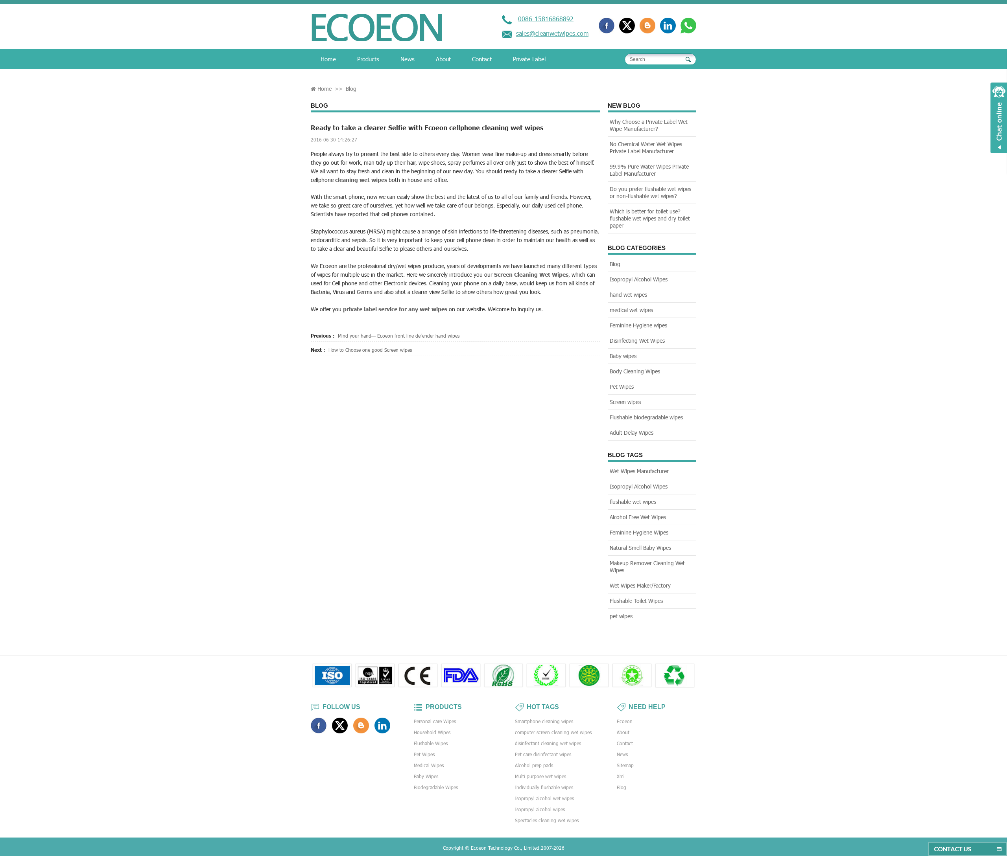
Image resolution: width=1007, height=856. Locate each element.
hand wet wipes (628, 294)
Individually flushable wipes (544, 787)
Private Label (529, 58)
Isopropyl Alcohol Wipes (639, 279)
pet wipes (621, 616)
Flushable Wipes (431, 743)
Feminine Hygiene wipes (638, 325)
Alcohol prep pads (534, 765)
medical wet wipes (631, 310)
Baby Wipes (426, 776)
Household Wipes (432, 732)
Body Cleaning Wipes (635, 371)
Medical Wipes (429, 765)
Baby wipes (623, 356)
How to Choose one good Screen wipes (370, 350)
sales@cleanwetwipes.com (552, 33)
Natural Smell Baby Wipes (640, 547)
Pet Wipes (622, 386)
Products (368, 58)
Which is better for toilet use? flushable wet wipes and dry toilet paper (650, 218)
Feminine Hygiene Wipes (639, 532)
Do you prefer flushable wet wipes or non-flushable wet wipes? (650, 192)
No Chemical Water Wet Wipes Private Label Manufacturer (646, 147)
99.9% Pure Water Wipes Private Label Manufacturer (649, 170)
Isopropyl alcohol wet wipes (544, 798)
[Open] (998, 118)
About (443, 58)
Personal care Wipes (435, 721)
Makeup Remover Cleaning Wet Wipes (647, 566)
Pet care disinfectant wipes (543, 754)
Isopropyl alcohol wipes (540, 809)
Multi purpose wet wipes (540, 776)
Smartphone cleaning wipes (544, 721)
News (407, 58)
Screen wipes (625, 402)
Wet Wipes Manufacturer (639, 471)
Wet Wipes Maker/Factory (640, 585)
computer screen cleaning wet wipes (553, 732)
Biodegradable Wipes (436, 787)
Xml (621, 776)
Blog (351, 88)
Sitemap (625, 765)
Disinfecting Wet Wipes (637, 340)
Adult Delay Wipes (631, 432)
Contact (482, 58)
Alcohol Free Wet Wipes (638, 517)
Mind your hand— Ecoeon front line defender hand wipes (398, 335)
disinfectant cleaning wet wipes (548, 743)
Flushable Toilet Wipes (636, 600)
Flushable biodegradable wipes (646, 417)
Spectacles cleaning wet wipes (547, 820)
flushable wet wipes (633, 501)
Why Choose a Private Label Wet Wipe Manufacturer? (649, 125)
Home (328, 58)
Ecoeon (625, 721)
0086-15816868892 (546, 18)
